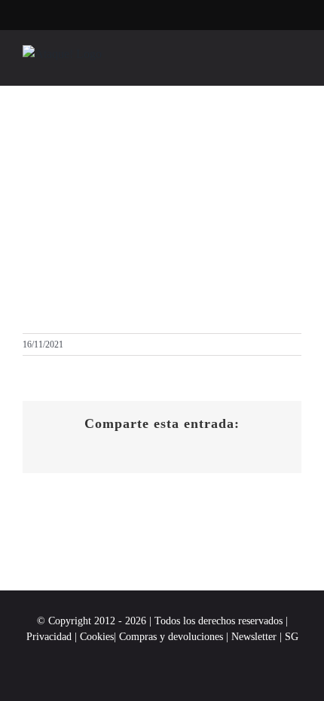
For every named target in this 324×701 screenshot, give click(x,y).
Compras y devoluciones (171, 636)
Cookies (97, 636)
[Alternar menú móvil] (295, 62)
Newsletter (255, 636)
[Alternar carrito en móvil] (268, 62)
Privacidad (49, 636)
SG (291, 636)
